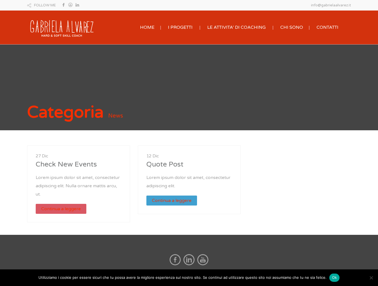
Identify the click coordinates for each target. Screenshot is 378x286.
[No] (371, 277)
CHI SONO (291, 27)
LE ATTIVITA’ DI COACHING (236, 27)
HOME (147, 27)
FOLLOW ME (45, 5)
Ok (334, 277)
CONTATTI (327, 27)
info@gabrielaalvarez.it (331, 5)
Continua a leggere (61, 209)
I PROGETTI (180, 27)
